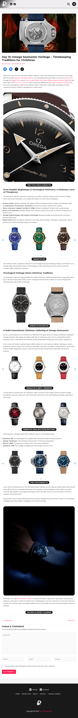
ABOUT (35, 694)
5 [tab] (43, 255)
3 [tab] (39, 255)
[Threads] (22, 69)
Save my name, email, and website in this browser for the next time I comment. (29, 666)
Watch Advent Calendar (24, 598)
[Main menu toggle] (74, 4)
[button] (68, 4)
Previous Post (7, 620)
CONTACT (43, 694)
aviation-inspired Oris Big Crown (62, 82)
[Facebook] (15, 4)
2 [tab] (37, 255)
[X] (16, 69)
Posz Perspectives (45, 711)
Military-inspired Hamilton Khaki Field (59, 80)
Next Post (72, 620)
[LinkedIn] (11, 4)
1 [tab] (35, 255)
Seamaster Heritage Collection (23, 78)
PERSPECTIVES (26, 694)
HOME (18, 694)
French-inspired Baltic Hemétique (36, 80)
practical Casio (68, 78)
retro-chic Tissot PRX (21, 82)
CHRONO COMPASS (54, 694)
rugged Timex (15, 80)
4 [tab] (41, 255)
